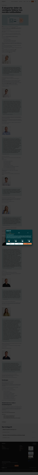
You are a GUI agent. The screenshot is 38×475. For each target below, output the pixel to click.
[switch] (16, 241)
